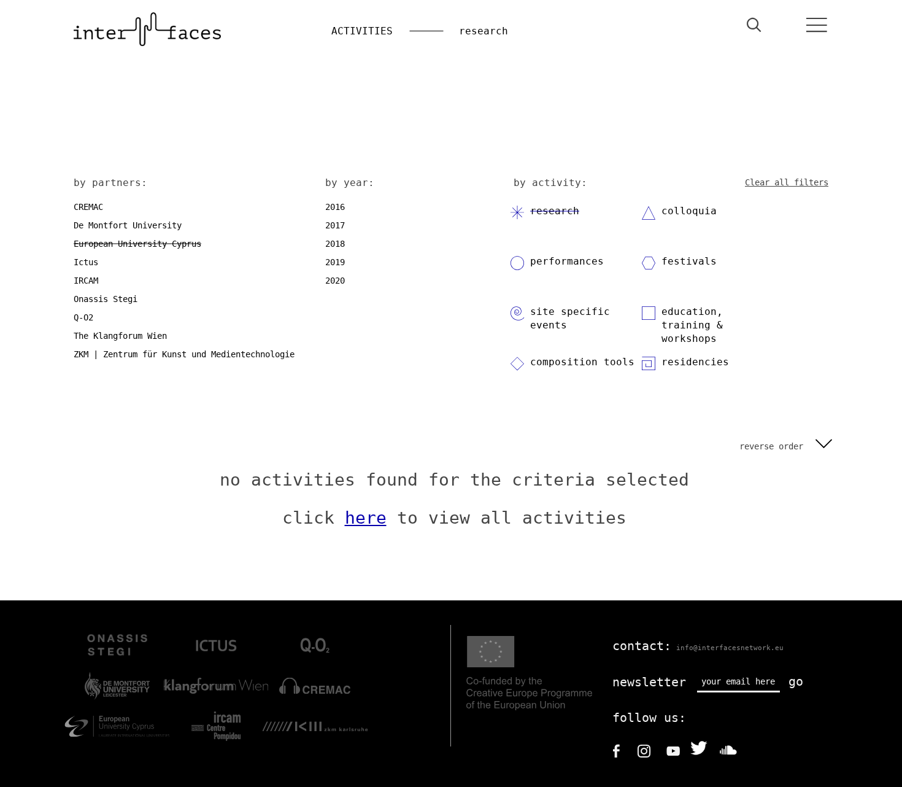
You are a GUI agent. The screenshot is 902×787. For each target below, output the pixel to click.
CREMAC (88, 207)
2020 (335, 280)
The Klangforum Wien (120, 336)
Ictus (86, 262)
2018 (335, 244)
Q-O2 (83, 317)
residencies (695, 362)
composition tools (582, 362)
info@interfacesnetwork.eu (730, 648)
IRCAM (86, 280)
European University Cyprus (137, 244)
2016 (335, 207)
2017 (335, 225)
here (366, 518)
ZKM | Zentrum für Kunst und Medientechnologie (184, 354)
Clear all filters (786, 182)
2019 (335, 262)
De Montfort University (128, 225)
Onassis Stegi (105, 299)
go (795, 681)
